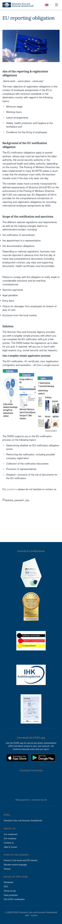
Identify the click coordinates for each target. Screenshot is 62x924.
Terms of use (10, 890)
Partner (7, 868)
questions (12, 489)
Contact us (9, 842)
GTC (6, 886)
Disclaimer (8, 882)
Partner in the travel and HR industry (20, 860)
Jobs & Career (10, 846)
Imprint (34, 915)
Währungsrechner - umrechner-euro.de (31, 799)
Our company (10, 838)
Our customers (10, 834)
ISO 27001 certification (14, 899)
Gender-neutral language (15, 864)
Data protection (11, 894)
